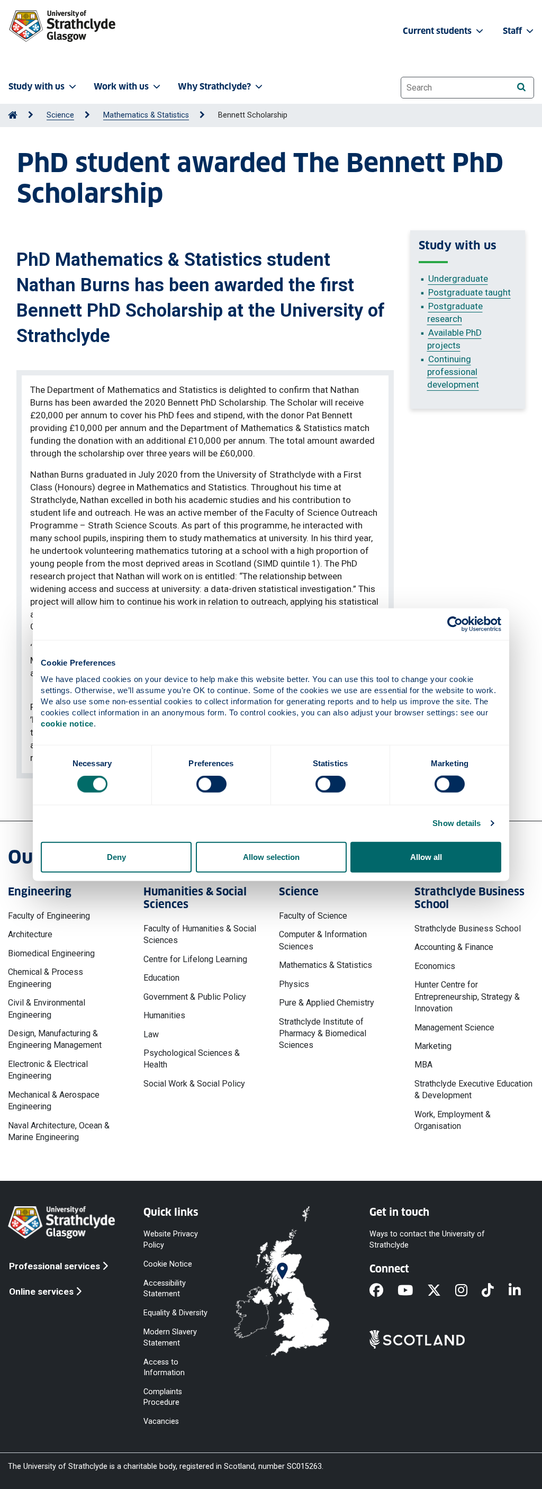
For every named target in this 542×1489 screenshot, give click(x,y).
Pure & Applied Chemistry (326, 1003)
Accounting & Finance (453, 947)
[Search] (521, 87)
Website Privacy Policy (170, 1239)
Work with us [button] (121, 86)
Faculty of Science (313, 916)
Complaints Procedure (162, 1397)
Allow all (426, 856)
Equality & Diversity (175, 1312)
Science (60, 115)
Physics (294, 984)
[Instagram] (468, 1291)
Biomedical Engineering (51, 953)
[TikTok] (495, 1291)
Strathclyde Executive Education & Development (473, 1089)
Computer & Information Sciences (323, 940)
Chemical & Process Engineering (45, 978)
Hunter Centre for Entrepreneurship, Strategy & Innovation (467, 996)
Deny (116, 856)
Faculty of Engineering (49, 916)
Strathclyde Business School (467, 928)
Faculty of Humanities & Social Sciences (199, 934)
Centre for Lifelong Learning (195, 959)
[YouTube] (412, 1291)
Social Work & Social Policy (194, 1084)
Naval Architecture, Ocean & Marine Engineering (59, 1131)
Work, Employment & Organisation (452, 1120)
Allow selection (271, 856)
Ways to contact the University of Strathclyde (427, 1239)
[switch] (211, 784)
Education (161, 978)
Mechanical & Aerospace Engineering (54, 1100)
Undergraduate (458, 278)
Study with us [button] (36, 86)
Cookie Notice (167, 1263)
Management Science (454, 1027)
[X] (441, 1291)
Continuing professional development (453, 372)
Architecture (30, 934)
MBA (423, 1065)
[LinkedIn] (522, 1291)
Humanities (164, 1015)
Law (151, 1034)
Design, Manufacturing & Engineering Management (55, 1039)
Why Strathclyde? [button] (214, 86)
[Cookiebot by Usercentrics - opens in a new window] (455, 624)
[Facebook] (383, 1291)
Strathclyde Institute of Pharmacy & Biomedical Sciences (322, 1034)
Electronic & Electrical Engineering (48, 1070)
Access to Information (164, 1367)
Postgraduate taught (469, 292)
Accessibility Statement (164, 1288)
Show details (456, 823)
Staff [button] (513, 31)
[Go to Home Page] (12, 115)
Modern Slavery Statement (170, 1337)
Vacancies (161, 1421)
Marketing (432, 1046)
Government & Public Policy (194, 997)
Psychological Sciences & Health (191, 1059)
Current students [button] (438, 31)
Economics (434, 966)
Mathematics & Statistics (146, 115)
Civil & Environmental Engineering (46, 1008)
